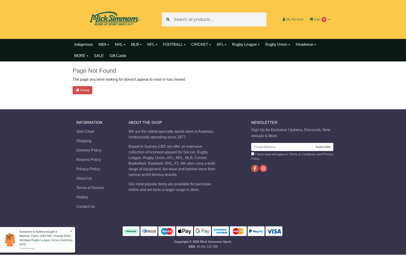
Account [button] (294, 19)
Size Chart (85, 131)
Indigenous (83, 44)
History (82, 197)
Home (84, 90)
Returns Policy (88, 160)
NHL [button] (119, 44)
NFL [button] (151, 44)
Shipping (83, 141)
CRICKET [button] (199, 44)
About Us (84, 178)
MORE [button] (80, 56)
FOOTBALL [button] (173, 44)
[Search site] (168, 19)
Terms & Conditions (302, 154)
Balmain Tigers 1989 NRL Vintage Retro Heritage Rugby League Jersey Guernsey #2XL (46, 240)
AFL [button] (220, 44)
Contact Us (85, 207)
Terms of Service (90, 188)
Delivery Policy (89, 150)
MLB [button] (135, 44)
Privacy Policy (88, 169)
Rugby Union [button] (276, 44)
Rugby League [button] (244, 44)
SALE (99, 56)
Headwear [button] (304, 44)
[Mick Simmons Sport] (114, 19)
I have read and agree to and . (292, 156)
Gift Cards (117, 56)
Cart (319, 19)
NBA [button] (102, 44)
